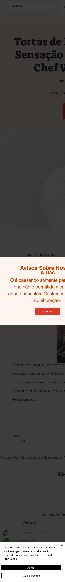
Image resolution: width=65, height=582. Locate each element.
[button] (47, 311)
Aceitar (31, 567)
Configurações (31, 575)
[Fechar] (60, 547)
